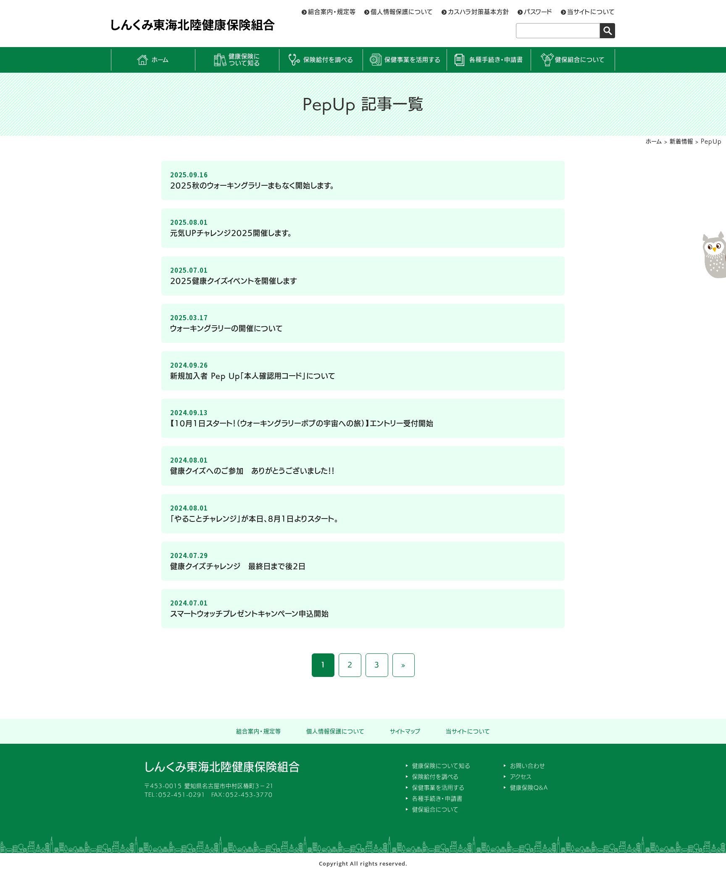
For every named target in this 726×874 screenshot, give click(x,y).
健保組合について (580, 60)
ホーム (160, 60)
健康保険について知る (244, 59)
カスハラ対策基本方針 (478, 12)
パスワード (538, 12)
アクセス (520, 776)
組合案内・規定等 (332, 12)
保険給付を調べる (328, 60)
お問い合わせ (527, 766)
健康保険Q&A (529, 787)
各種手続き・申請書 (496, 60)
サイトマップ (405, 731)
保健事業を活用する (412, 60)
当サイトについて (591, 12)
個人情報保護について (402, 12)
